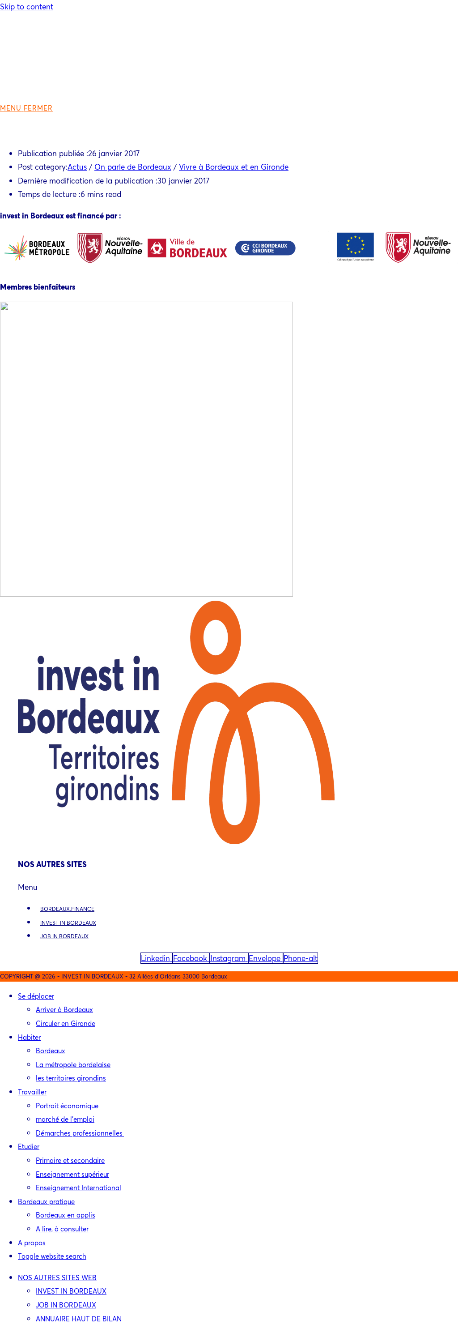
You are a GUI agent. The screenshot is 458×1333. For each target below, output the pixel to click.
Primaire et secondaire (70, 1160)
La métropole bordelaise (73, 1064)
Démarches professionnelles (80, 1132)
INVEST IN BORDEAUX (68, 922)
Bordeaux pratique (46, 1201)
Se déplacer (36, 995)
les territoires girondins (71, 1077)
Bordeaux (50, 1050)
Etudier (28, 1146)
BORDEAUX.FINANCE (67, 909)
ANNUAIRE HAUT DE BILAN (79, 1318)
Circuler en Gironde (65, 1023)
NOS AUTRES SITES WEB (57, 1277)
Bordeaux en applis (65, 1214)
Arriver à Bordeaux (64, 1009)
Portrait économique (67, 1105)
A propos (32, 1242)
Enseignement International (78, 1187)
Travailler (32, 1091)
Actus (77, 167)
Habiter (29, 1037)
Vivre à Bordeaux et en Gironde (233, 167)
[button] (229, 887)
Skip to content (26, 6)
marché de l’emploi (65, 1119)
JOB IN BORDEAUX (64, 936)
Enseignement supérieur (72, 1174)
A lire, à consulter (62, 1228)
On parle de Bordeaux (132, 167)
